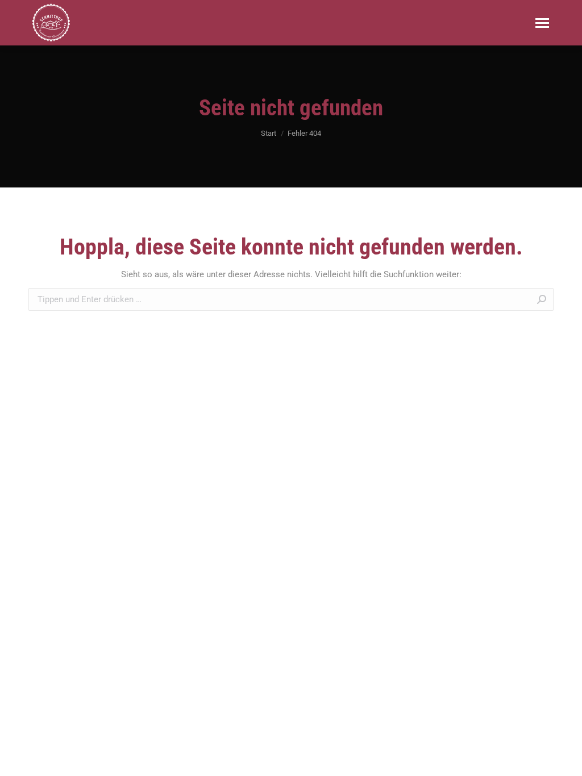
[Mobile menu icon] (542, 23)
